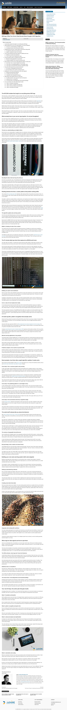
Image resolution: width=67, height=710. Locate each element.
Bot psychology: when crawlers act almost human (15, 69)
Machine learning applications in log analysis (14, 58)
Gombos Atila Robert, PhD (23, 674)
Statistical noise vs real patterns (12, 79)
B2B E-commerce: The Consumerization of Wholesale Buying (55, 43)
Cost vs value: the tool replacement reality (14, 56)
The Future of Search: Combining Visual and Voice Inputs (34, 688)
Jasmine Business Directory (25, 681)
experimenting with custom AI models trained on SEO (14, 329)
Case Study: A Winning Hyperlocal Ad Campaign (9, 688)
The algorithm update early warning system (14, 50)
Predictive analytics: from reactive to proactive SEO (15, 60)
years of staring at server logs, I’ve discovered (12, 414)
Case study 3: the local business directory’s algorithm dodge (17, 65)
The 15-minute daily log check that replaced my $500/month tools (16, 53)
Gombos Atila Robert (6, 39)
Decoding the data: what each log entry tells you (15, 48)
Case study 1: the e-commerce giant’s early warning (15, 62)
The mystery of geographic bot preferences (14, 68)
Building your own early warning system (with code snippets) (16, 71)
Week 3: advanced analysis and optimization (15, 85)
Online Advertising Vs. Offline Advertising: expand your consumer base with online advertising (54, 67)
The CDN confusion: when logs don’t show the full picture (16, 77)
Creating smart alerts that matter (12, 73)
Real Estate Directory (50, 28)
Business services (50, 21)
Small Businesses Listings (51, 34)
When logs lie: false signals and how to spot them (13, 76)
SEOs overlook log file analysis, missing (14, 141)
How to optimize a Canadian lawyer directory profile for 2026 (8, 694)
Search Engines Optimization (51, 30)
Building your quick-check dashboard (12, 54)
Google (41, 207)
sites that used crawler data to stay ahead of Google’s (12, 363)
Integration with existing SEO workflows (13, 75)
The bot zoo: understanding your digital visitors (14, 46)
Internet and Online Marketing (51, 25)
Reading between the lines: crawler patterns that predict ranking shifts (17, 49)
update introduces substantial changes (18, 376)
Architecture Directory (50, 15)
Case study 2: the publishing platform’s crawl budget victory (17, 64)
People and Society (50, 27)
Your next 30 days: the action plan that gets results (14, 81)
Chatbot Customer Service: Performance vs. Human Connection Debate (54, 55)
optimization (39, 100)
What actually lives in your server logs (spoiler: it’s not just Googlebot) (17, 45)
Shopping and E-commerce (51, 31)
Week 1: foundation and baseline (12, 83)
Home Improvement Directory (51, 24)
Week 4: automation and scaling (12, 87)
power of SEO (18, 362)
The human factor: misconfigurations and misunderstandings (17, 80)
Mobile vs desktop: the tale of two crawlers (14, 52)
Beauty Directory (49, 18)
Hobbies (48, 22)
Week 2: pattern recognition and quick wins (14, 84)
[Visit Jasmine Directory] (7, 4)
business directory (7, 401)
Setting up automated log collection (12, 72)
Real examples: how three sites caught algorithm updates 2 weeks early (17, 61)
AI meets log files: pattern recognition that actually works (15, 57)
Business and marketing (51, 19)
